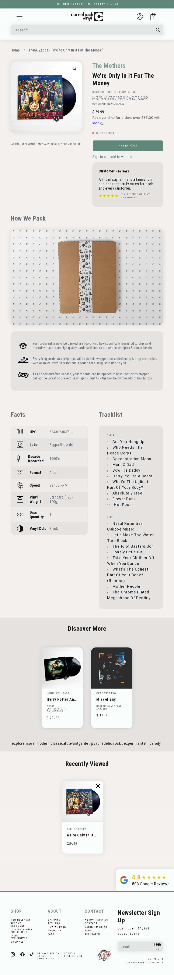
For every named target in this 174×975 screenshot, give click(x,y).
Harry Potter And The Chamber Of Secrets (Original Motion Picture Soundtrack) (62, 699)
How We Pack (57, 927)
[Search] (158, 30)
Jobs (88, 930)
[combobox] (83, 30)
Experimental (127, 99)
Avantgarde (139, 97)
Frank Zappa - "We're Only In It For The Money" (66, 50)
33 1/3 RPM (58, 485)
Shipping (54, 920)
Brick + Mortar (96, 927)
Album (54, 472)
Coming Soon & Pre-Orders (22, 930)
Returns (54, 923)
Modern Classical (117, 97)
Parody (142, 99)
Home (15, 50)
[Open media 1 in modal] (74, 68)
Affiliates (92, 934)
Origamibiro (106, 693)
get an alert (128, 146)
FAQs (51, 934)
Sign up (157, 946)
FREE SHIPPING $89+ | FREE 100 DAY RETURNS (87, 4)
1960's (54, 458)
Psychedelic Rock (104, 99)
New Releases (21, 920)
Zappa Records (61, 444)
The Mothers (109, 65)
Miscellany (106, 699)
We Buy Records (96, 920)
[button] (19, 16)
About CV (54, 930)
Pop (133, 92)
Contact (91, 923)
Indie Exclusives (19, 937)
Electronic (121, 92)
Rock (109, 92)
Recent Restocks (18, 924)
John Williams (58, 693)
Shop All (17, 942)
